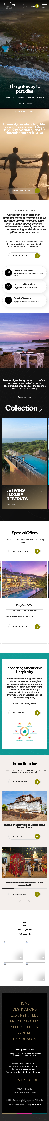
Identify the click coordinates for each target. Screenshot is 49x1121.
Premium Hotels (24, 1021)
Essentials (24, 1033)
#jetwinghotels (24, 934)
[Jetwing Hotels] (11, 4)
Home (24, 1003)
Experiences (24, 1039)
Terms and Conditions (24, 1092)
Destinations (24, 1009)
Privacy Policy (24, 1089)
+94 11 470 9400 (29, 1066)
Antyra (36, 1105)
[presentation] (19, 902)
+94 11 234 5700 (27, 1063)
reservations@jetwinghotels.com (26, 1072)
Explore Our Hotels (24, 397)
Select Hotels (24, 1027)
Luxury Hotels (24, 1015)
